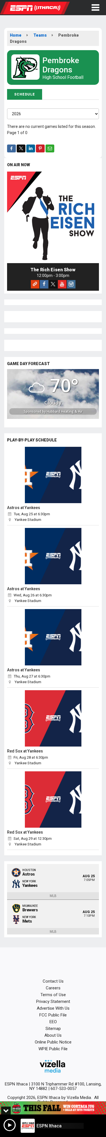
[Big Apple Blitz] (53, 1108)
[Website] (35, 284)
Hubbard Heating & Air (65, 411)
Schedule (24, 94)
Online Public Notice (53, 1042)
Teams (40, 35)
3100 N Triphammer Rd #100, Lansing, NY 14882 (65, 1086)
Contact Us (53, 981)
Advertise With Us (53, 1008)
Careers (53, 988)
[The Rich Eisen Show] (53, 217)
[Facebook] (44, 284)
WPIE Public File (53, 1048)
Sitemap (53, 1028)
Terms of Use (53, 994)
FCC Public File (53, 1015)
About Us (53, 1035)
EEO (53, 1021)
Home (15, 35)
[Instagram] (71, 284)
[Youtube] (62, 284)
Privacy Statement (53, 1001)
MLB (53, 896)
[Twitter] (53, 284)
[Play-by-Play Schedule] (53, 475)
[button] (95, 7)
